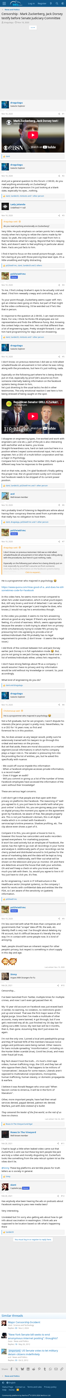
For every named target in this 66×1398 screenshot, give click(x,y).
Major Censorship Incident (24, 1322)
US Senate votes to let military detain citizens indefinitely (33, 1352)
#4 (63, 285)
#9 (63, 918)
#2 (63, 176)
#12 (62, 1196)
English (12, 1382)
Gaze (10, 1341)
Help (4, 1389)
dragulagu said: (11, 221)
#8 (63, 704)
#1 (63, 113)
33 (16, 1360)
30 (16, 1328)
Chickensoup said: (12, 710)
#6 (63, 505)
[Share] (59, 114)
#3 (63, 215)
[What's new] (51, 3)
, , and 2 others (24, 265)
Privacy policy (50, 1387)
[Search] (57, 3)
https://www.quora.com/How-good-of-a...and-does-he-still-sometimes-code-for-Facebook (33, 589)
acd (9, 1357)
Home (11, 1389)
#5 (63, 356)
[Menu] (4, 3)
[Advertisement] (33, 65)
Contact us (20, 1387)
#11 (62, 1143)
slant (10, 1325)
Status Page (7, 1387)
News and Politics (21, 1341)
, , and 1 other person (25, 196)
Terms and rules (34, 1387)
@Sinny (5, 1167)
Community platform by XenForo (26, 1395)
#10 (62, 985)
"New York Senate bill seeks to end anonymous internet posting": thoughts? (33, 1336)
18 (16, 1344)
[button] (62, 3)
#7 (63, 541)
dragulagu (9, 22)
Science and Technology (24, 1325)
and (14, 685)
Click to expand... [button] (33, 572)
